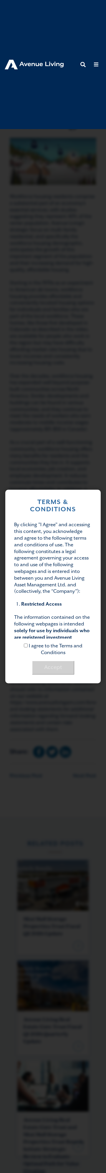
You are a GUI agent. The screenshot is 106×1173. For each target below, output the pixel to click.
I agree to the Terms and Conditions (55, 649)
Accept (53, 667)
